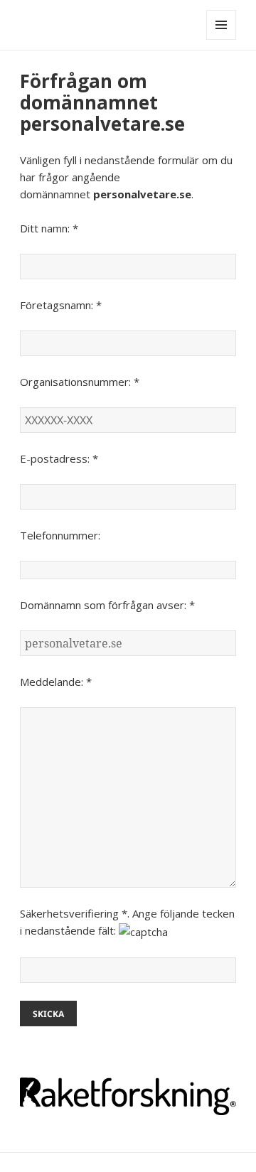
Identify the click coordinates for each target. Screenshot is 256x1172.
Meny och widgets (221, 39)
